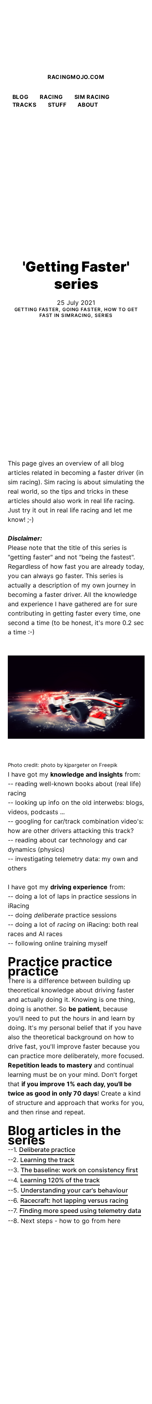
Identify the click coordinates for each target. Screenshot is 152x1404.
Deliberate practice (47, 1149)
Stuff (57, 104)
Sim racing (92, 96)
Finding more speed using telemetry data (80, 1210)
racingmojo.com (76, 76)
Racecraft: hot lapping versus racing (74, 1200)
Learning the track (47, 1160)
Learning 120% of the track (60, 1180)
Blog (20, 96)
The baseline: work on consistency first (79, 1170)
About (88, 104)
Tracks (24, 104)
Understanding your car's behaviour (74, 1190)
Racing (51, 96)
